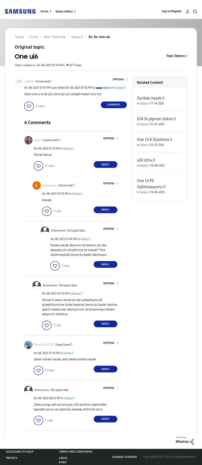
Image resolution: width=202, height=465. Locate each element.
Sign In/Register (172, 11)
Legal (63, 458)
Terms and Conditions (76, 451)
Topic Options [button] (175, 56)
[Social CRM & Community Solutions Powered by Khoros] (185, 440)
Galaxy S (121, 87)
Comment (113, 104)
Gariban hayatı (149, 98)
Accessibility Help (19, 451)
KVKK (62, 462)
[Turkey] (20, 11)
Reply (105, 164)
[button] (120, 80)
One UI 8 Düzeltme (153, 139)
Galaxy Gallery (64, 11)
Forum (44, 11)
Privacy (11, 458)
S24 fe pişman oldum (155, 118)
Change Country (124, 457)
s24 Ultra (144, 160)
